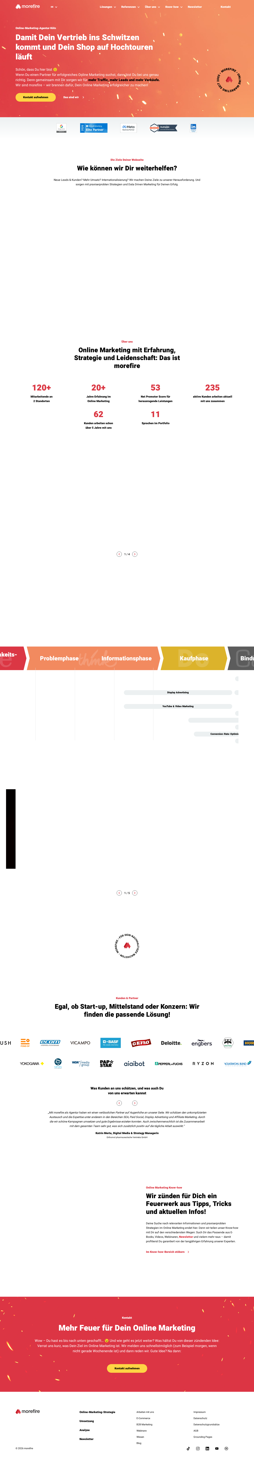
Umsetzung (86, 1421)
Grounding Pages (203, 1437)
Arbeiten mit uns (145, 1412)
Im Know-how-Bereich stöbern (165, 1252)
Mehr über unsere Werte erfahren (167, 872)
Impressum (200, 1412)
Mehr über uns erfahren (31, 519)
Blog (139, 1443)
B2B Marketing (144, 1424)
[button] (119, 554)
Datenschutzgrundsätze (206, 1424)
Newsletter (186, 1237)
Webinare (142, 1431)
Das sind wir (71, 97)
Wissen (140, 1437)
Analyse (84, 1430)
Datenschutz (200, 1418)
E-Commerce (143, 1418)
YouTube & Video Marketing (178, 706)
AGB (196, 1431)
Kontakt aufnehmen (35, 97)
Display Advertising (178, 692)
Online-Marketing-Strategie (97, 1412)
